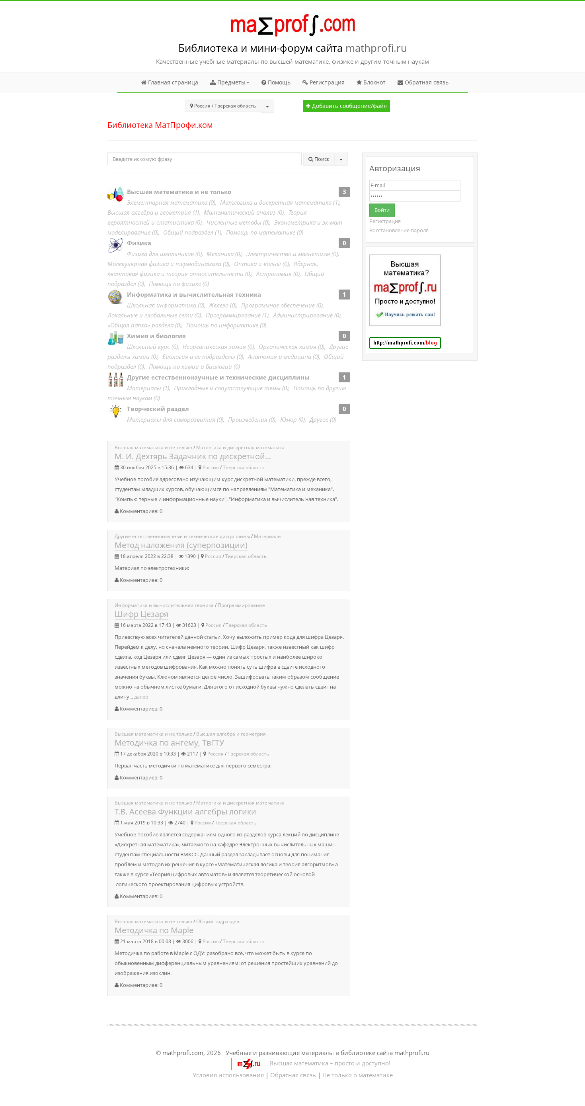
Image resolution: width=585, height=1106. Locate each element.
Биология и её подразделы (198, 356)
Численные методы (234, 222)
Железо (218, 305)
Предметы (231, 82)
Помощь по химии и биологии (190, 366)
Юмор (288, 419)
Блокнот (374, 82)
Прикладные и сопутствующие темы (227, 388)
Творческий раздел (158, 409)
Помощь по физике (175, 284)
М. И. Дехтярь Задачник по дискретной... (193, 456)
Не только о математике (357, 1075)
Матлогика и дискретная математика (276, 202)
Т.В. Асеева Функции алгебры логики (185, 811)
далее (141, 696)
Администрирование (303, 315)
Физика (139, 243)
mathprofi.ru (376, 48)
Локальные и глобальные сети (150, 315)
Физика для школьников (160, 254)
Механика (220, 254)
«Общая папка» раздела (140, 325)
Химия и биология (156, 336)
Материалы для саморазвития (171, 419)
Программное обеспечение (278, 305)
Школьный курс (148, 346)
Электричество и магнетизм (288, 254)
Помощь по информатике (222, 325)
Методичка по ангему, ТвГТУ (169, 742)
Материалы (144, 388)
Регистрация (326, 82)
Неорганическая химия (214, 346)
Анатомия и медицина (279, 356)
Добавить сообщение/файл (348, 106)
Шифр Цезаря (141, 614)
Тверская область (243, 467)
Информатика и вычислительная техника (194, 294)
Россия (211, 467)
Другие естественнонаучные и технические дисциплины (218, 377)
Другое (319, 419)
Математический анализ (240, 212)
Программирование (233, 315)
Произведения (247, 419)
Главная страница (172, 82)
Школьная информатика (161, 305)
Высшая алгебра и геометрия (149, 212)
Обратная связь (425, 82)
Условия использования (228, 1075)
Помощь (278, 82)
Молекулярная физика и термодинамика (164, 264)
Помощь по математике (260, 232)
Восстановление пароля (399, 230)
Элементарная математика (167, 202)
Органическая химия (287, 346)
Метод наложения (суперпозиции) (181, 545)
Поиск (321, 158)
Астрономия (274, 274)
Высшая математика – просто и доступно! (328, 1063)
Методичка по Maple (154, 930)
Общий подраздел (188, 232)
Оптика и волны (257, 264)
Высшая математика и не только (179, 192)
